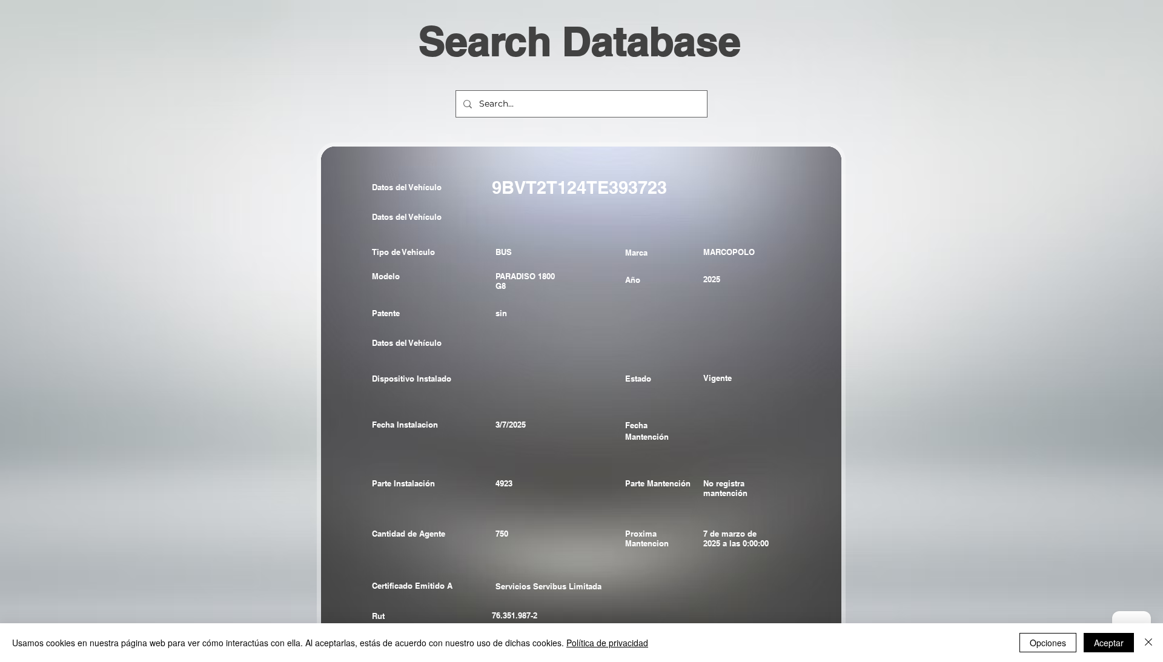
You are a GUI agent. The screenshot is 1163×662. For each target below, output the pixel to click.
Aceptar (1109, 643)
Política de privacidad (607, 643)
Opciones (1048, 643)
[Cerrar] (1148, 642)
